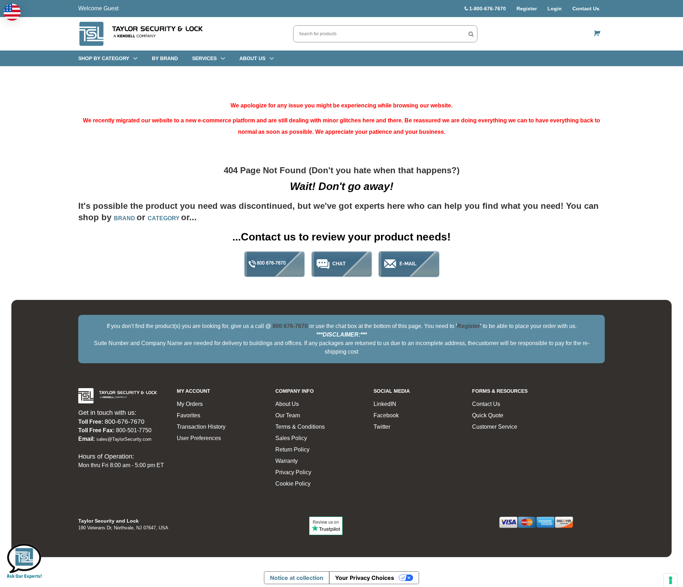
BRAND (125, 218)
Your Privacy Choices (364, 577)
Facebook (386, 415)
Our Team (287, 415)
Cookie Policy (293, 484)
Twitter (382, 427)
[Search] (471, 33)
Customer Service (494, 427)
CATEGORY (164, 218)
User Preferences (199, 438)
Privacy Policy (293, 472)
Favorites (188, 415)
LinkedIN (385, 404)
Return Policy (292, 449)
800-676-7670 (124, 421)
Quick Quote (487, 415)
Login (554, 8)
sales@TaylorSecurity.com (124, 439)
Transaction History (201, 427)
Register (527, 8)
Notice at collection (296, 577)
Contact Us (585, 8)
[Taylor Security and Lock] (140, 34)
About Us (287, 404)
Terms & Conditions (300, 427)
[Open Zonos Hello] (12, 12)
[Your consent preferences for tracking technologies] (670, 580)
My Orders (190, 404)
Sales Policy (291, 438)
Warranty (286, 461)
